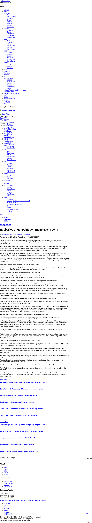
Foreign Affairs (12, 129)
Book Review (11, 81)
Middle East (11, 46)
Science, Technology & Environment (15, 90)
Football (9, 54)
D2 (4, 76)
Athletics (10, 57)
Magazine (7, 71)
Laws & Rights (11, 17)
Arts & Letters (8, 78)
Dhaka (9, 20)
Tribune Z (7, 69)
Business (6, 28)
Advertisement (8, 486)
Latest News (4, 422)
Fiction (9, 83)
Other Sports (11, 61)
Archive (6, 100)
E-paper (6, 10)
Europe (9, 47)
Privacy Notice (8, 483)
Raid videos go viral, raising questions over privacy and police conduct (23, 382)
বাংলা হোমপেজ (87, 458)
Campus (9, 25)
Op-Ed (9, 64)
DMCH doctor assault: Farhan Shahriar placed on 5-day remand (21, 409)
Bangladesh (7, 13)
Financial (6, 75)
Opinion (6, 63)
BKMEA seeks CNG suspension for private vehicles (17, 402)
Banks (9, 32)
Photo (6, 97)
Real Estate (11, 37)
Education (10, 18)
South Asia (10, 42)
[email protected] (5, 500)
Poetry (9, 80)
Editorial (9, 66)
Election (9, 127)
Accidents (10, 27)
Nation (9, 131)
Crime (9, 15)
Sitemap (6, 485)
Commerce (10, 34)
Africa (9, 44)
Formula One (11, 59)
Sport (5, 51)
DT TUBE (7, 102)
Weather (10, 23)
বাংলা (1, 120)
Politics (9, 22)
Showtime (7, 73)
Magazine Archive (9, 98)
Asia (8, 40)
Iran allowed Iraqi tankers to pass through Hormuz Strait (19, 451)
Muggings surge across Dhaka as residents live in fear (18, 395)
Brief (5, 95)
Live (5, 104)
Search (6, 472)
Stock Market (11, 35)
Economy (10, 30)
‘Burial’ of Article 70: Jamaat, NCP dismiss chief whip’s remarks (21, 389)
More (5, 197)
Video (5, 471)
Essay (9, 88)
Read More (3, 379)
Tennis (9, 56)
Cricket (9, 52)
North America (11, 49)
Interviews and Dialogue (11, 93)
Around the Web (9, 92)
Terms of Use (8, 481)
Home (5, 11)
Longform (10, 68)
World (5, 39)
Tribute (9, 85)
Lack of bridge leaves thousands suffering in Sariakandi (19, 415)
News (5, 120)
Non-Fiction (11, 87)
